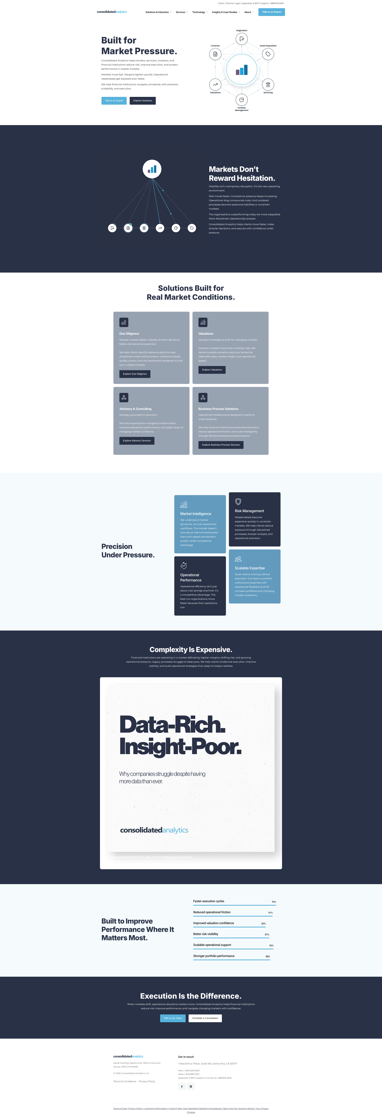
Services (180, 12)
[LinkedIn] (191, 1086)
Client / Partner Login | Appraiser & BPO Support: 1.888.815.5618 (251, 3)
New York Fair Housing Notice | (239, 1108)
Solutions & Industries (157, 12)
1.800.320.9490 (192, 1070)
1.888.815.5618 (224, 1078)
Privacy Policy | (136, 1108)
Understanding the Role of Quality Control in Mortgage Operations (150, 857)
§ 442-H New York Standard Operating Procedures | (196, 1108)
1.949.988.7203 (192, 1074)
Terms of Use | (120, 1108)
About (247, 12)
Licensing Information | (156, 1108)
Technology (198, 12)
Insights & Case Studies (224, 12)
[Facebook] (182, 1086)
